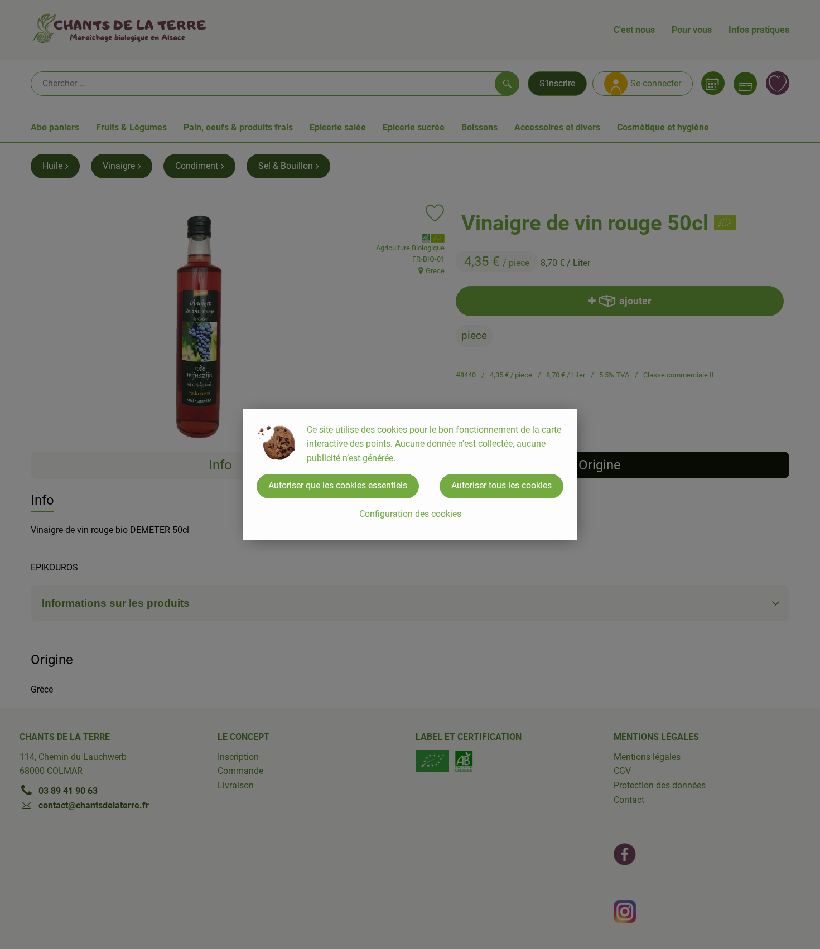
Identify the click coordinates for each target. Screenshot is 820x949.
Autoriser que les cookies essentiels (337, 485)
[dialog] (410, 474)
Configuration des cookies (410, 514)
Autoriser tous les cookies (501, 485)
